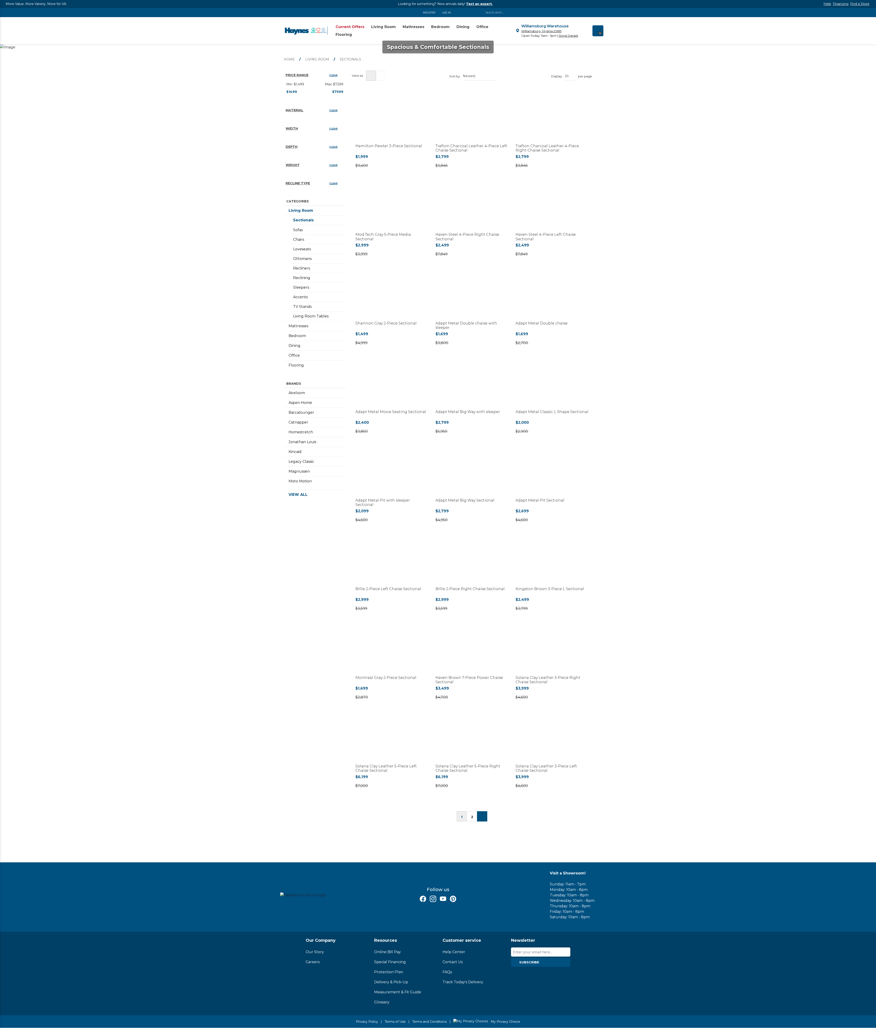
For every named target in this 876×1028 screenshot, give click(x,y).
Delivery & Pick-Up (391, 982)
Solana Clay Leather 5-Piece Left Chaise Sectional (386, 768)
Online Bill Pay (387, 952)
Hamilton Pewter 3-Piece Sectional (388, 146)
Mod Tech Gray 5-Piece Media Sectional (383, 236)
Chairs (298, 239)
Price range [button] (297, 75)
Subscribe (529, 962)
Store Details (568, 35)
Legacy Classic (301, 461)
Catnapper (298, 422)
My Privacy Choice (505, 1022)
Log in (446, 12)
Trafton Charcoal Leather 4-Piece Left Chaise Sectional (471, 148)
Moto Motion (300, 481)
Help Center (454, 952)
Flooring (296, 365)
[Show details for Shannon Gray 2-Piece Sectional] (391, 295)
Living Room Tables (310, 316)
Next (482, 816)
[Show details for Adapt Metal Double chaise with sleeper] (471, 295)
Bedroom (297, 336)
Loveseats (302, 249)
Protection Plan (388, 972)
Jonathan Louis (302, 442)
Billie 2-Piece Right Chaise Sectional (470, 589)
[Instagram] (433, 899)
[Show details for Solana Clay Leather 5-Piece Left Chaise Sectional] (391, 738)
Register (429, 12)
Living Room (301, 210)
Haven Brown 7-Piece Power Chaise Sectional (469, 679)
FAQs (447, 972)
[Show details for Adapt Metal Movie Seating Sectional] (391, 384)
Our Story (315, 952)
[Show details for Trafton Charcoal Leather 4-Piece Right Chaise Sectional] (552, 118)
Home (289, 59)
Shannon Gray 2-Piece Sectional (386, 323)
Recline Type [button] (298, 183)
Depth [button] (291, 147)
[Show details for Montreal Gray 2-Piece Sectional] (391, 649)
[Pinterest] (453, 899)
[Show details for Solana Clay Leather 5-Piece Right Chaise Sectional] (471, 738)
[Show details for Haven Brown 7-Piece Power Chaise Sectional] (471, 649)
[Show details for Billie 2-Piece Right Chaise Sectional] (471, 561)
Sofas (298, 230)
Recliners (301, 268)
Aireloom (297, 393)
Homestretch (301, 432)
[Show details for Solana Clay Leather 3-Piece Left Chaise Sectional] (552, 738)
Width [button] (292, 128)
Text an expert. (479, 4)
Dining (294, 345)
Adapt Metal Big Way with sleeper (467, 412)
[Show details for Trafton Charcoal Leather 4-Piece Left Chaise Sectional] (471, 118)
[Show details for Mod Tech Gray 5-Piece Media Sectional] (391, 206)
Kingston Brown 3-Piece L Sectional (550, 589)
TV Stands (302, 306)
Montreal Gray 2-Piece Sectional (385, 677)
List (380, 76)
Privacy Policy (367, 1022)
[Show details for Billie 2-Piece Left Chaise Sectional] (391, 561)
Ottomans (302, 258)
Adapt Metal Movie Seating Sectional (390, 412)
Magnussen (299, 471)
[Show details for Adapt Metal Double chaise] (552, 295)
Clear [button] (333, 75)
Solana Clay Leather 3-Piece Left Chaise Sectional (546, 768)
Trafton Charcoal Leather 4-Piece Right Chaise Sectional (547, 148)
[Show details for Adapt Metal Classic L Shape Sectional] (552, 384)
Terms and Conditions (429, 1022)
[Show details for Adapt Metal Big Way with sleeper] (471, 384)
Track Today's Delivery (463, 982)
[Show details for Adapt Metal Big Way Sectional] (471, 472)
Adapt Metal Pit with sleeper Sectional (382, 502)
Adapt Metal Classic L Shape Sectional (552, 412)
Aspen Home (300, 402)
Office (294, 355)
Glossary (381, 1002)
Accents (300, 297)
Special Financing (390, 962)
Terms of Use (395, 1022)
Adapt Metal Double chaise (542, 323)
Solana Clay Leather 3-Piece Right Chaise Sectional (548, 679)
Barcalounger (301, 412)
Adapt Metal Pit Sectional (540, 500)
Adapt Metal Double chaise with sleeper (466, 325)
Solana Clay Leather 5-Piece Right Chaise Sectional (467, 768)
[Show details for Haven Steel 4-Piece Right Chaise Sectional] (471, 206)
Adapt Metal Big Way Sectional (464, 500)
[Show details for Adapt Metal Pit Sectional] (552, 472)
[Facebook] (423, 899)
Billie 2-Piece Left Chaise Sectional (388, 589)
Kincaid (295, 452)
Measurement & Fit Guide (397, 992)
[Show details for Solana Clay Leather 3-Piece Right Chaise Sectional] (552, 649)
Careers (313, 962)
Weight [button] (293, 165)
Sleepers (301, 287)
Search (570, 12)
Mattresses (298, 326)
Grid (371, 76)
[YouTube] (443, 899)
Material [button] (294, 110)
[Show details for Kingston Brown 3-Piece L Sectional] (552, 561)
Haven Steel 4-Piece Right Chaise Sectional (467, 236)
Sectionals (303, 220)
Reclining (301, 278)
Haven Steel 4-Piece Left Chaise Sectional (546, 236)
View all (298, 494)
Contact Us (453, 962)
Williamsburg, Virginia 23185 (541, 31)
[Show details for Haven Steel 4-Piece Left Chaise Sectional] (552, 206)
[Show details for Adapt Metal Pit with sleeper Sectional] (391, 472)
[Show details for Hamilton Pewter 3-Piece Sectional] (391, 118)
